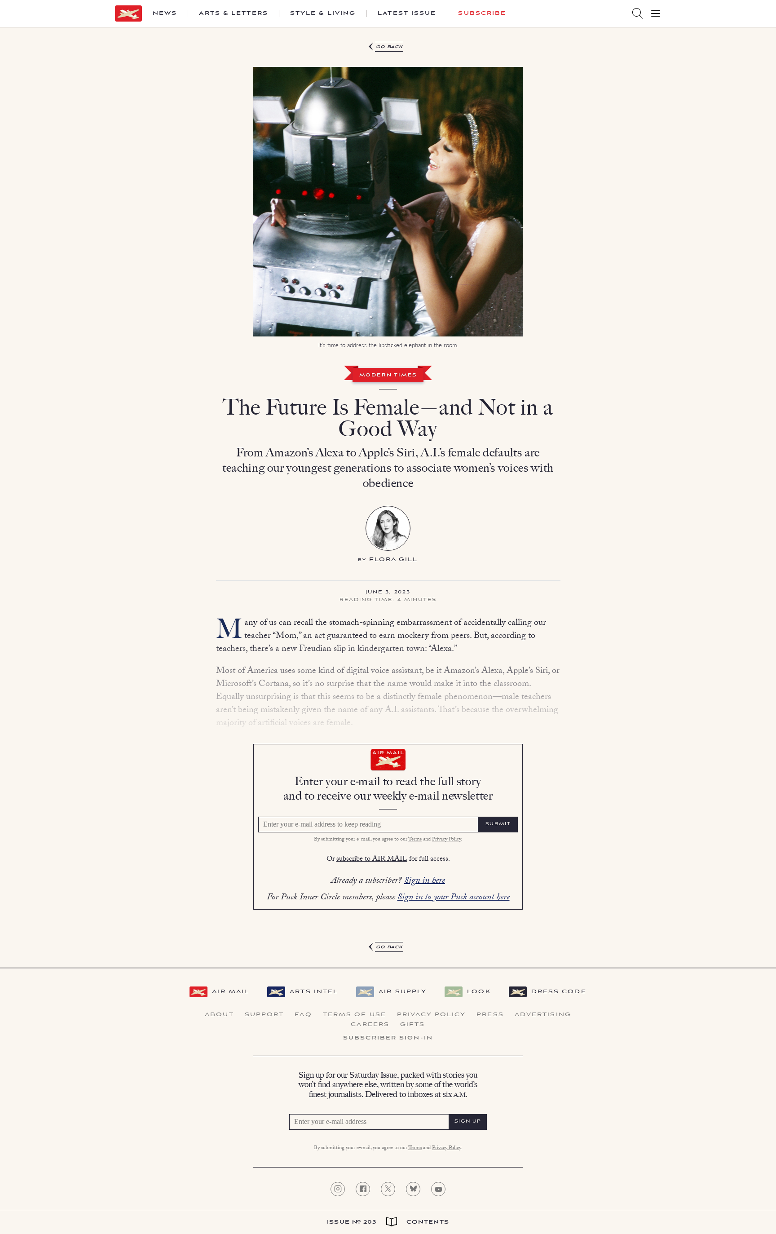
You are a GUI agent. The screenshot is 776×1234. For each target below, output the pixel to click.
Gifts (412, 1025)
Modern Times (388, 375)
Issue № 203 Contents (388, 1222)
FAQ (303, 1015)
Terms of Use (354, 1015)
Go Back (389, 47)
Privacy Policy (446, 839)
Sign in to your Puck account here (453, 898)
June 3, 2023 (388, 592)
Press (490, 1015)
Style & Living (323, 13)
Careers (370, 1025)
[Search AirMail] (637, 13)
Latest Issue (407, 13)
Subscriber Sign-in (388, 1038)
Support (264, 1015)
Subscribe (482, 13)
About (219, 1015)
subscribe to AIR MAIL (371, 860)
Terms (415, 839)
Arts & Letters (233, 13)
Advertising (543, 1015)
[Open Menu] (655, 13)
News (165, 13)
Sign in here (424, 881)
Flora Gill (393, 559)
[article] (388, 497)
